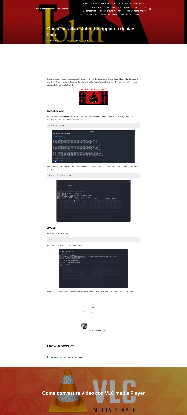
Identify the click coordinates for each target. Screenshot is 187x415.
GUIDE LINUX (110, 7)
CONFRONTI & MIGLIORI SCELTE (103, 4)
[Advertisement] (93, 63)
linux (103, 312)
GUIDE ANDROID (124, 4)
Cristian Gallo (54, 40)
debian (85, 312)
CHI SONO (123, 15)
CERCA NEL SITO (136, 15)
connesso (59, 357)
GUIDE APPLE (139, 4)
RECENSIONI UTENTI (108, 11)
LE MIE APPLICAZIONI (109, 15)
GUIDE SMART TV (139, 7)
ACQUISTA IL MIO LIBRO (89, 15)
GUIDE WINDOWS (95, 7)
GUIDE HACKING (124, 7)
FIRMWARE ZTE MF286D (136, 11)
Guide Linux (67, 40)
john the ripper (96, 312)
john (89, 312)
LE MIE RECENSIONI (90, 11)
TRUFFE (121, 11)
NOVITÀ (86, 4)
